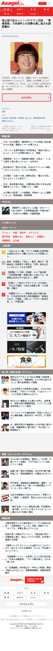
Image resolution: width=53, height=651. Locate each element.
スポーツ (20, 9)
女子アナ (20, 14)
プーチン (6, 233)
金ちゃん (28, 118)
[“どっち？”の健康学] (26, 338)
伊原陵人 (41, 237)
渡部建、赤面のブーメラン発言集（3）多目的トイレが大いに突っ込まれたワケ (12, 128)
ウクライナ (34, 233)
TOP (42, 3)
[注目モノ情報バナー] (26, 352)
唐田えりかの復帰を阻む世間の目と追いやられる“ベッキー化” (40, 128)
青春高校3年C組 (39, 118)
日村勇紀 (20, 118)
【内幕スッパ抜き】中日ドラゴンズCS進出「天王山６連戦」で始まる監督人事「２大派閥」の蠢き (27, 285)
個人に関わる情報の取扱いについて (13, 619)
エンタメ (33, 14)
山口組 (16, 240)
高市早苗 (6, 237)
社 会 (33, 9)
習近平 (23, 233)
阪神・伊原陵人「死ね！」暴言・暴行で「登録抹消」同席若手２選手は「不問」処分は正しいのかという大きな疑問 (27, 264)
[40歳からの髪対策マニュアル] (26, 324)
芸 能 (6, 9)
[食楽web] (26, 367)
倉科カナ (30, 237)
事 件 (6, 14)
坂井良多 (13, 118)
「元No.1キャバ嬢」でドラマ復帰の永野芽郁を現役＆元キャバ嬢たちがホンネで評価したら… (27, 254)
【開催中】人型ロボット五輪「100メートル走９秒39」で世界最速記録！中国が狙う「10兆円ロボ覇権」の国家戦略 (30, 211)
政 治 (46, 9)
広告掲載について (45, 619)
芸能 (3, 111)
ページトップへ (26, 604)
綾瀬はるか (18, 237)
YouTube (5, 118)
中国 (15, 233)
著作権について (32, 619)
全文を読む (26, 97)
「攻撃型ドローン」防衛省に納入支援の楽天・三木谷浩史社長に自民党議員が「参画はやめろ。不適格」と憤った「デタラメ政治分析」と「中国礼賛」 (27, 297)
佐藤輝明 (6, 240)
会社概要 (13, 616)
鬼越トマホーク (8, 121)
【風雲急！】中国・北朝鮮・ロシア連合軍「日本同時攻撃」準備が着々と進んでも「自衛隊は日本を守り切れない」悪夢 (27, 275)
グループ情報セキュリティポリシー (30, 616)
